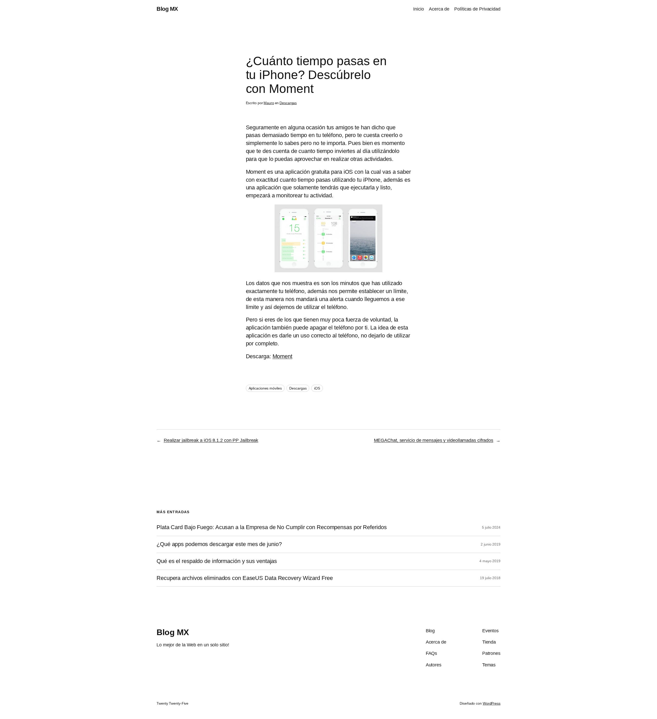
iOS (317, 388)
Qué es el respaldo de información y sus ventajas (217, 561)
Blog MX (167, 9)
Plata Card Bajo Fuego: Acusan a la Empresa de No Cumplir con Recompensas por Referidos (272, 527)
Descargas (288, 103)
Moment (282, 356)
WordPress (491, 703)
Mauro (269, 103)
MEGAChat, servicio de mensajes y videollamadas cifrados (434, 440)
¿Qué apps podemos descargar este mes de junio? (219, 544)
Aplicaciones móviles (265, 388)
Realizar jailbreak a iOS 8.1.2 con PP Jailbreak (211, 440)
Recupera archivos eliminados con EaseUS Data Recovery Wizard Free (245, 578)
